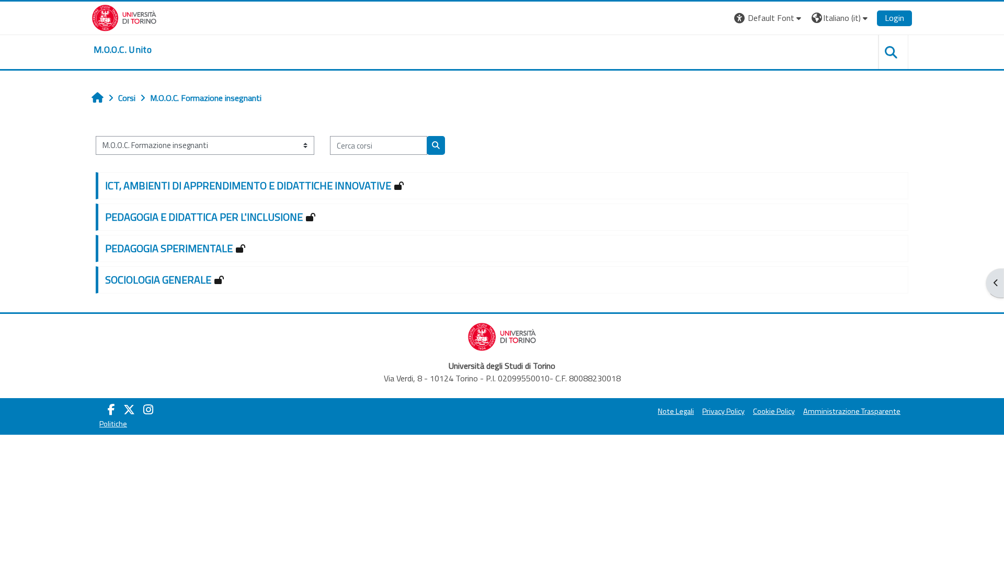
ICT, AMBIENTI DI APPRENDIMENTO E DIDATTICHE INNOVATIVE (248, 185)
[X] (129, 410)
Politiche (113, 424)
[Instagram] (148, 410)
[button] (769, 18)
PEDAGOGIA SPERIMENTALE (169, 248)
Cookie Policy (774, 411)
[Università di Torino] (124, 16)
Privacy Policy (723, 411)
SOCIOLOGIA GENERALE (158, 280)
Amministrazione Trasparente (851, 411)
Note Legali (676, 411)
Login (894, 18)
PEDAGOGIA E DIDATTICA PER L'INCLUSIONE (204, 217)
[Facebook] (111, 410)
